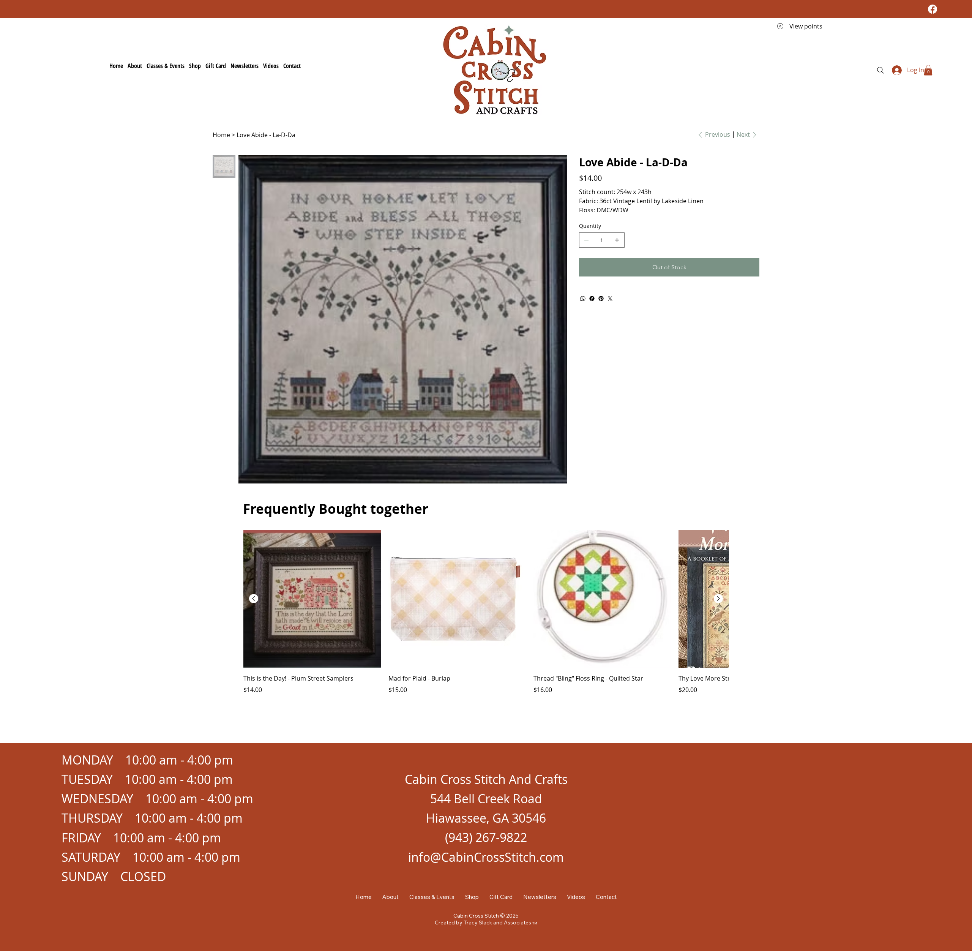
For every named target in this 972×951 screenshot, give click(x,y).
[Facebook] (932, 9)
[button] (928, 70)
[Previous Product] (253, 598)
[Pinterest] (601, 298)
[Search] (880, 70)
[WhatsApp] (583, 298)
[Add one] (617, 240)
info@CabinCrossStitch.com (486, 857)
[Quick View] (312, 599)
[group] (486, 617)
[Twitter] (610, 298)
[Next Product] (718, 598)
